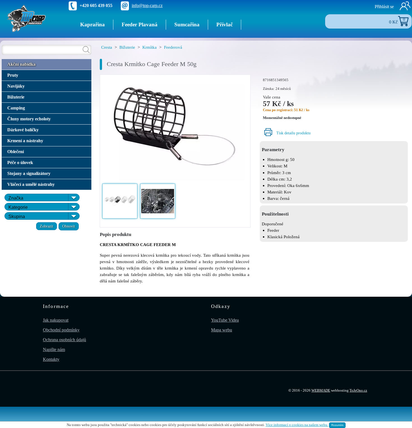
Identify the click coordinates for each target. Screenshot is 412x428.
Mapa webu (221, 330)
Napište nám (54, 349)
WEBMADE (320, 390)
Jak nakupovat (55, 320)
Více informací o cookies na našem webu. (297, 425)
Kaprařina (92, 24)
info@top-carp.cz (147, 5)
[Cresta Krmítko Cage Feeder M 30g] (175, 129)
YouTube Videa (225, 320)
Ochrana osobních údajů (64, 339)
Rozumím (337, 425)
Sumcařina (187, 24)
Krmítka (149, 47)
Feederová (173, 47)
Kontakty (51, 359)
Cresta (106, 47)
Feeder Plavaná (140, 24)
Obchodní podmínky (61, 330)
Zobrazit (46, 226)
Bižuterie (127, 47)
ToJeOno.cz (358, 390)
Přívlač (224, 24)
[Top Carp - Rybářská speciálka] (26, 18)
